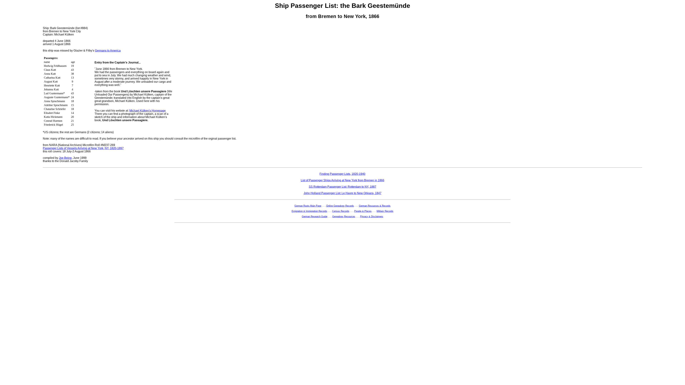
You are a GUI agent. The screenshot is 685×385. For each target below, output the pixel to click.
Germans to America (108, 50)
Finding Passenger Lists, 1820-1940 (342, 173)
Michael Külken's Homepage (147, 110)
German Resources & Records (374, 205)
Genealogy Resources (343, 216)
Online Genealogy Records (340, 205)
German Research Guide (314, 216)
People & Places (363, 211)
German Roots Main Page (308, 205)
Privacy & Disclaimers (371, 216)
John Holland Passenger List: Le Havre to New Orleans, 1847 (342, 193)
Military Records (385, 211)
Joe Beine (65, 157)
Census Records (340, 211)
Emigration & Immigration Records (309, 211)
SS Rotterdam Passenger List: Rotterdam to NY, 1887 (342, 186)
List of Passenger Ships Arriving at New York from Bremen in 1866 (342, 180)
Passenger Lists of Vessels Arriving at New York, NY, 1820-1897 (83, 148)
